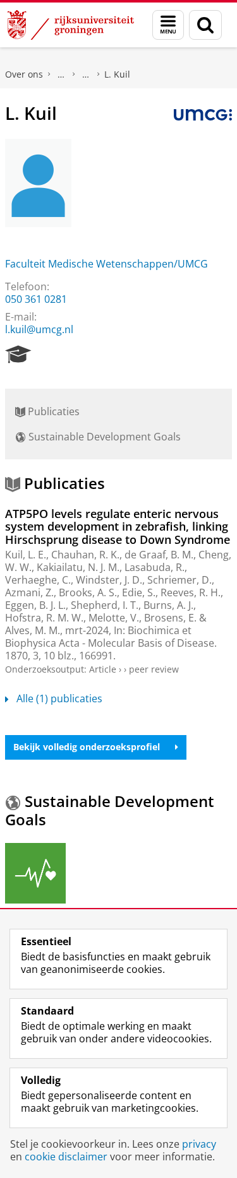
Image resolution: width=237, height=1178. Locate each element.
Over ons (24, 74)
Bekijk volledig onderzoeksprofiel (86, 747)
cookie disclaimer (66, 1156)
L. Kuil (117, 74)
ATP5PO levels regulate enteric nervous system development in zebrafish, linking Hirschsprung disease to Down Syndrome (117, 526)
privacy (199, 1144)
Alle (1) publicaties (59, 698)
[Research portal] (18, 354)
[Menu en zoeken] (168, 25)
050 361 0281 (36, 299)
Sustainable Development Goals (103, 437)
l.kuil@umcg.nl (39, 329)
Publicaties (52, 411)
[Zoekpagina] (205, 25)
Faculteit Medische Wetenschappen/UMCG (106, 263)
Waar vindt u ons (86, 74)
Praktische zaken (61, 74)
